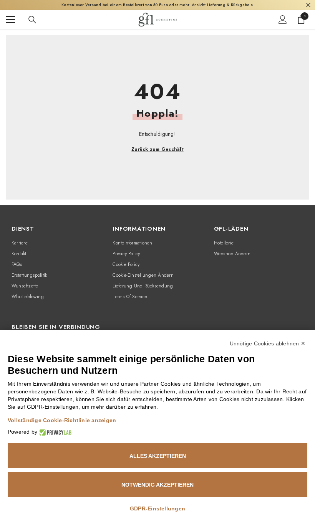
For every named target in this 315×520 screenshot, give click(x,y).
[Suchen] (32, 19)
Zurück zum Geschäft (157, 149)
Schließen (308, 5)
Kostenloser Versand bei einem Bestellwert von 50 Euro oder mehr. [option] (157, 5)
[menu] (10, 19)
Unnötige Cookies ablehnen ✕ (267, 343)
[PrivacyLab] (54, 431)
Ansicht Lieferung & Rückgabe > (223, 5)
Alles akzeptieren (157, 456)
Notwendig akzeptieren (157, 485)
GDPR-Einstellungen (157, 508)
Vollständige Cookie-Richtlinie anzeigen (62, 420)
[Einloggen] (283, 19)
